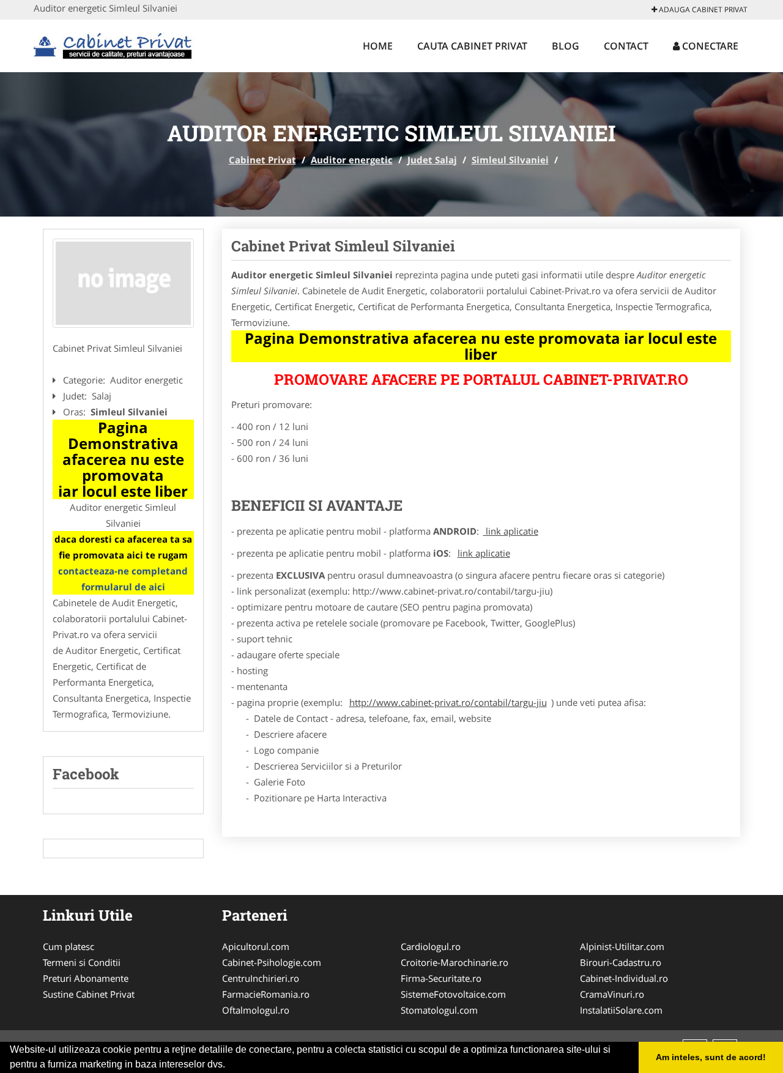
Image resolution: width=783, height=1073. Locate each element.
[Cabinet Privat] (114, 44)
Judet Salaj (432, 160)
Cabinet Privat (262, 160)
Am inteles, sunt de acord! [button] (711, 1057)
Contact (626, 46)
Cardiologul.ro (431, 946)
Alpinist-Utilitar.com (622, 946)
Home (378, 46)
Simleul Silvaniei (510, 160)
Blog (565, 46)
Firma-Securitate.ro (441, 978)
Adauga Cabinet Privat (702, 9)
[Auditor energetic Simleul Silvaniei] (123, 283)
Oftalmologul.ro (255, 1010)
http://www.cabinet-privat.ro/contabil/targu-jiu (448, 702)
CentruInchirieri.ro (260, 978)
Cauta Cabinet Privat (472, 46)
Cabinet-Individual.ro (624, 978)
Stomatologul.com (439, 1010)
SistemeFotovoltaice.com (453, 994)
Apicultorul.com (255, 946)
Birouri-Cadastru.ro (620, 962)
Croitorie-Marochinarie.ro (454, 962)
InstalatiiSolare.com (621, 1010)
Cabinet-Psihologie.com (271, 962)
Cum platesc (68, 946)
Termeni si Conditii (82, 962)
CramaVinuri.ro (612, 994)
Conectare (709, 46)
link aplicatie (510, 531)
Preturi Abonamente (85, 978)
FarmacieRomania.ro (266, 994)
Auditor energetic (352, 160)
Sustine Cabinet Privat (89, 994)
